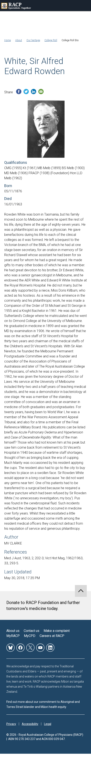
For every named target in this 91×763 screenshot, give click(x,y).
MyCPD (29, 636)
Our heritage (33, 40)
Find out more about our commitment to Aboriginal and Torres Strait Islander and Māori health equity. (43, 704)
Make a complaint (57, 631)
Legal (47, 724)
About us (12, 631)
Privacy (11, 724)
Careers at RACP (52, 636)
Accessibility (30, 724)
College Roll (50, 40)
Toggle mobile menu (85, 5)
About (18, 40)
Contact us (31, 631)
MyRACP (13, 636)
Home (7, 40)
